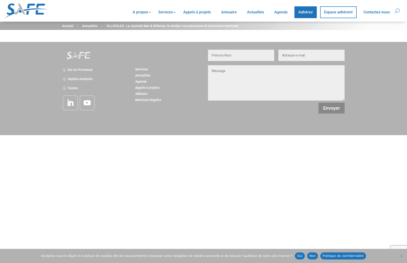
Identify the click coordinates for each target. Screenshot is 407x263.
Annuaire (229, 12)
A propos (140, 12)
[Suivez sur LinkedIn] (70, 102)
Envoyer (331, 108)
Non (312, 256)
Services (165, 12)
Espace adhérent (338, 12)
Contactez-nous (376, 12)
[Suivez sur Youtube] (87, 102)
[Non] (401, 256)
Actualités (255, 12)
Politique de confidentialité (343, 256)
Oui (299, 256)
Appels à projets (197, 12)
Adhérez (305, 12)
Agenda (281, 12)
